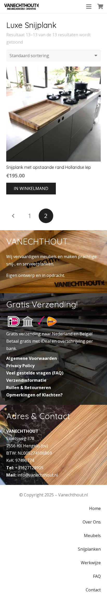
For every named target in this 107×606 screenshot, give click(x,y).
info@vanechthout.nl (37, 475)
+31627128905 (29, 468)
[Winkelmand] (100, 6)
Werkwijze (91, 563)
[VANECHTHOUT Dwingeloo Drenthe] (21, 6)
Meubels (92, 535)
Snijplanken (89, 549)
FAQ (97, 576)
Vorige (13, 216)
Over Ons (92, 522)
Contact (93, 590)
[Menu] (89, 6)
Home (95, 508)
